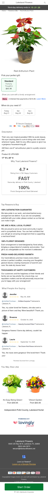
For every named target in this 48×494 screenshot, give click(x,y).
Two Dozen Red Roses (26, 346)
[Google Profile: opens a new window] (24, 456)
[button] (43, 488)
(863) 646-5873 (24, 446)
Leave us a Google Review (24, 464)
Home (4, 11)
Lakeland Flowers (24, 2)
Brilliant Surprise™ (25, 301)
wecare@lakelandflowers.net (24, 448)
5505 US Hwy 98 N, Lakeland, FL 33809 (24, 443)
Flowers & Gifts (13, 11)
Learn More (41, 99)
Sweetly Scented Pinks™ (27, 324)
